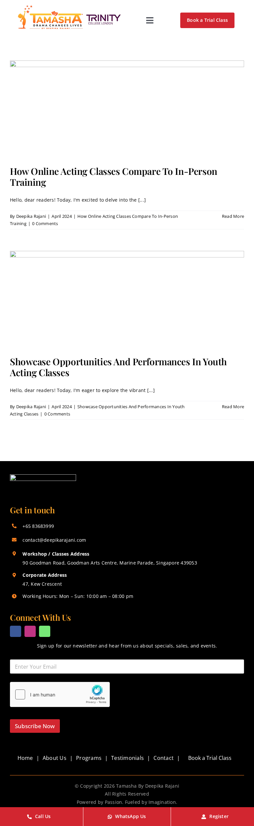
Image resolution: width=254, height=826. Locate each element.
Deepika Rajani (31, 216)
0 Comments (45, 223)
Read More (233, 216)
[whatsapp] (44, 631)
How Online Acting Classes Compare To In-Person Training (113, 176)
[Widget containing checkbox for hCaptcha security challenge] (60, 694)
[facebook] (15, 631)
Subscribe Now (35, 726)
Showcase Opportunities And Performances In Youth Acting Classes (118, 367)
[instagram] (30, 631)
